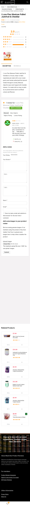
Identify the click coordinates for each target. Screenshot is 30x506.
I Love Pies (3, 26)
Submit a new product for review (10, 477)
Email (5, 207)
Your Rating (6, 155)
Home (2, 7)
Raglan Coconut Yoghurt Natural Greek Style (18, 385)
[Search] (27, 2)
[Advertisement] (15, 273)
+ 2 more (15, 415)
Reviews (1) (17, 66)
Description (6, 66)
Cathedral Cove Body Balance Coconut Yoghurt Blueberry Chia (20, 354)
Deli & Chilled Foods (12, 7)
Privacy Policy (5, 494)
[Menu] (2, 2)
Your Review (7, 159)
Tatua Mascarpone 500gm (19, 417)
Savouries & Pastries (7, 9)
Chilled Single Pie (20, 9)
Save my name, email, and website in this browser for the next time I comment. (14, 216)
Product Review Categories (8, 475)
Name (5, 200)
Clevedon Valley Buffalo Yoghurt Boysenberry (18, 370)
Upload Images (7, 241)
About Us (3, 496)
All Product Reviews (6, 480)
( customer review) (15, 20)
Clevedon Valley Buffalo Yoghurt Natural (18, 401)
